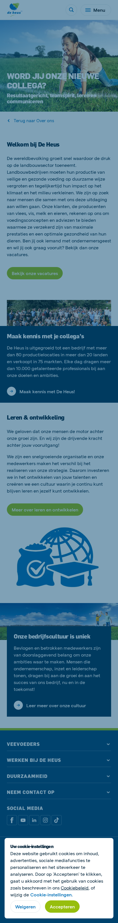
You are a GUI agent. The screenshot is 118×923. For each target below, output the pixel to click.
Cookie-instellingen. (51, 894)
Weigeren (25, 906)
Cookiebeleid (74, 887)
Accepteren (62, 906)
